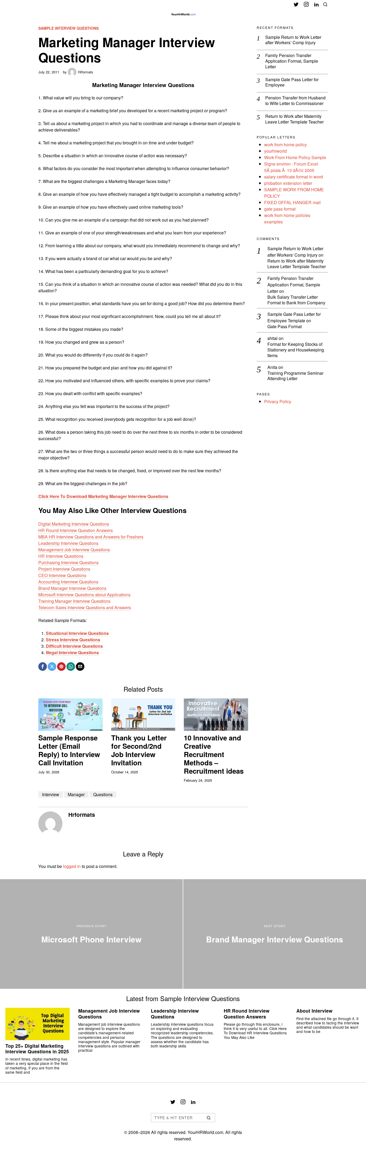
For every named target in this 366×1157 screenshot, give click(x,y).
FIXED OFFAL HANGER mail (292, 202)
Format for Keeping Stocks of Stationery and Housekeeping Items (295, 350)
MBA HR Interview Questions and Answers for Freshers (90, 537)
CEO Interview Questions (62, 575)
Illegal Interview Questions (72, 652)
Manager (76, 794)
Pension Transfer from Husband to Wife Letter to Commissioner (295, 100)
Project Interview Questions (64, 569)
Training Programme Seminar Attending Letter (295, 376)
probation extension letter (288, 183)
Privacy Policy (277, 401)
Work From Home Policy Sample (295, 157)
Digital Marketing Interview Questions (73, 524)
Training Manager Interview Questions (74, 601)
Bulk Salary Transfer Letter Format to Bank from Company (296, 300)
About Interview (314, 1010)
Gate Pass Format (284, 326)
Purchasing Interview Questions (68, 562)
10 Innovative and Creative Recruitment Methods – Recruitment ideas (214, 754)
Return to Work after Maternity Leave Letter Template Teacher (294, 119)
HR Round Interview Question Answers (75, 530)
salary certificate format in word (293, 177)
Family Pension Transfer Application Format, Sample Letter (291, 61)
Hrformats (85, 71)
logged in (72, 866)
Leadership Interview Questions (68, 543)
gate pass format (280, 209)
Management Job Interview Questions (74, 549)
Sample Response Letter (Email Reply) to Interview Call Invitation (69, 750)
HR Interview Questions (60, 556)
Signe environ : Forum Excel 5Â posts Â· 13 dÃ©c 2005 (291, 167)
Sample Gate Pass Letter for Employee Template (294, 317)
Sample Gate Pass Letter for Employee (292, 82)
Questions (103, 794)
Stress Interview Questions (73, 639)
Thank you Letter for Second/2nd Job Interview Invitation (139, 750)
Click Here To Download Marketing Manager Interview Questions (103, 496)
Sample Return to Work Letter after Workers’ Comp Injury (293, 40)
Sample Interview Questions (68, 28)
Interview (50, 794)
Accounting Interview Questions (68, 582)
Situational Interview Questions (77, 633)
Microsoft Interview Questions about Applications (84, 594)
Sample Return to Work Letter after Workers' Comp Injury (295, 251)
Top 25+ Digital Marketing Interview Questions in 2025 (37, 1048)
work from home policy (285, 144)
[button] (208, 1117)
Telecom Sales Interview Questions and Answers (84, 607)
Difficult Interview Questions (74, 646)
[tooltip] (296, 4)
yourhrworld (275, 151)
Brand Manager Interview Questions (72, 588)
